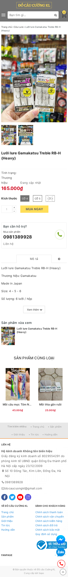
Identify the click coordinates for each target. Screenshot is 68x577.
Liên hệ (8, 244)
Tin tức (5, 525)
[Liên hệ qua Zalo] (60, 552)
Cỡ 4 (25, 198)
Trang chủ (7, 512)
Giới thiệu (7, 520)
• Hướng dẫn (49, 434)
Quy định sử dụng (46, 534)
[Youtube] (20, 497)
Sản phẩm (7, 516)
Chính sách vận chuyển (49, 516)
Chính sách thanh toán (49, 512)
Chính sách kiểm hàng (48, 520)
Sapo (41, 573)
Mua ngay (34, 209)
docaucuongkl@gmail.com (23, 488)
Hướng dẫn (8, 529)
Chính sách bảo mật (47, 529)
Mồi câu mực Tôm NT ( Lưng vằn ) (25, 404)
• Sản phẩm (54, 426)
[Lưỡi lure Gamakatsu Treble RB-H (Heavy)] (8, 336)
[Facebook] (4, 497)
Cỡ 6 (50, 198)
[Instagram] (28, 497)
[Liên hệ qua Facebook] (60, 539)
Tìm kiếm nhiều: (17, 426)
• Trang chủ (37, 426)
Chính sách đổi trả (46, 525)
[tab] (34, 259)
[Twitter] (12, 497)
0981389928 (17, 237)
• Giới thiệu (18, 434)
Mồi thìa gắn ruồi (50, 404)
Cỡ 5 (37, 198)
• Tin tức (34, 434)
